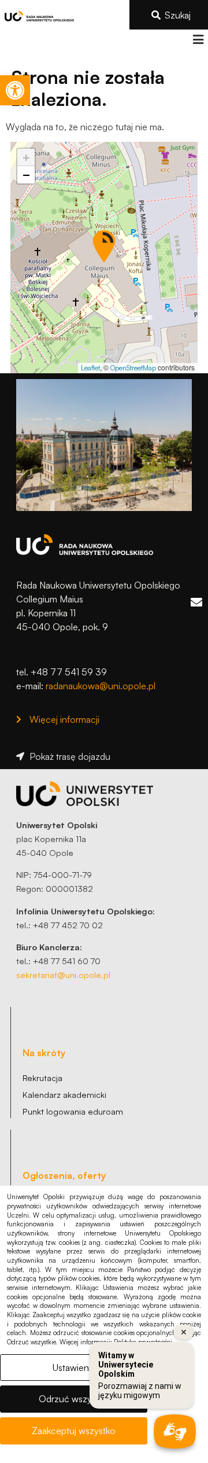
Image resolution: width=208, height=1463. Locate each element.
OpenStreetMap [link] (133, 367)
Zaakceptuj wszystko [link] (74, 1430)
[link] (15, 90)
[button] (198, 40)
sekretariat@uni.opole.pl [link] (63, 974)
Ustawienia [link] (74, 1367)
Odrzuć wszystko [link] (74, 1399)
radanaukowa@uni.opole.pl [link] (100, 686)
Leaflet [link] (90, 367)
